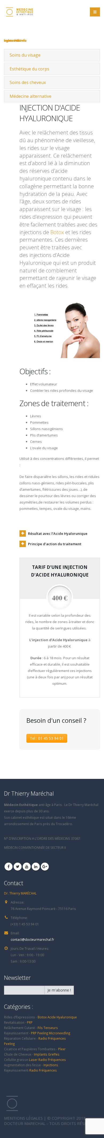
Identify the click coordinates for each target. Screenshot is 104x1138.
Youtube (27, 867)
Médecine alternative (30, 96)
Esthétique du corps (29, 69)
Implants (41, 1054)
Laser (33, 1059)
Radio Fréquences (52, 1038)
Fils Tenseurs (48, 1028)
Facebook (9, 867)
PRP (30, 1022)
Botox (57, 232)
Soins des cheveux (28, 82)
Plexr (62, 1049)
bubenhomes (15, 40)
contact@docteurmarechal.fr (32, 939)
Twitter (18, 867)
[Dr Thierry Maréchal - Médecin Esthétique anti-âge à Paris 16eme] (18, 12)
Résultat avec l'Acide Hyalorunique (57, 533)
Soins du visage (25, 55)
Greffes (53, 1054)
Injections (50, 1065)
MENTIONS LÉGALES (23, 1118)
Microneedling (59, 1033)
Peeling (42, 1033)
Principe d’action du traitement (54, 543)
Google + (45, 867)
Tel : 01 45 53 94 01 (47, 738)
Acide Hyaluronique (62, 1017)
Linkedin (36, 867)
